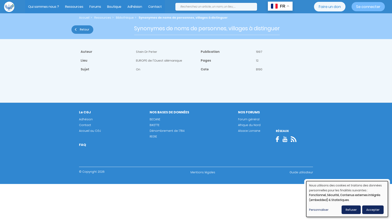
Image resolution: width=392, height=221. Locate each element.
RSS (293, 139)
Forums (95, 6)
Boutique (114, 6)
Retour (84, 29)
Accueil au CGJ (90, 131)
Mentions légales (202, 172)
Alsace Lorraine (249, 131)
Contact (155, 6)
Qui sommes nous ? (43, 6)
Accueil (84, 18)
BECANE (155, 119)
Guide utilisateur (301, 172)
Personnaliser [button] (319, 210)
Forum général (248, 119)
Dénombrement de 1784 (167, 131)
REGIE (153, 136)
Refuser (351, 210)
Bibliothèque (125, 18)
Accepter (373, 210)
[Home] (9, 7)
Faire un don (330, 6)
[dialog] (347, 199)
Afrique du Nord (249, 125)
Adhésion (134, 6)
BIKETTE (154, 125)
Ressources (74, 6)
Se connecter (368, 6)
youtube (285, 139)
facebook (279, 139)
